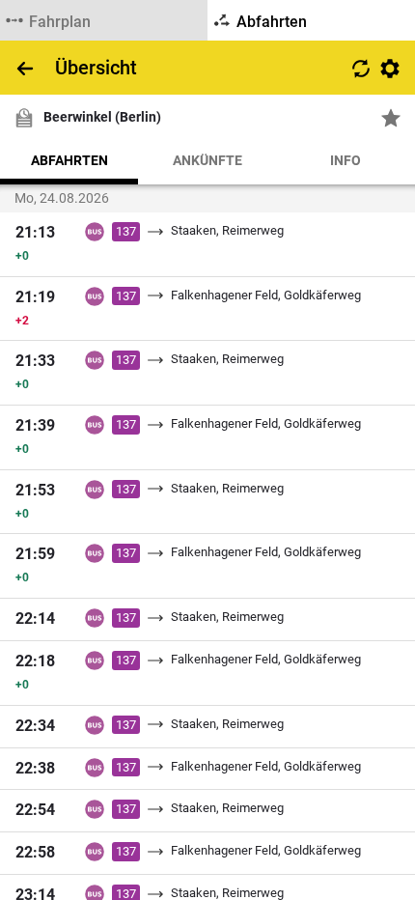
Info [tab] (345, 160)
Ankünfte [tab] (207, 160)
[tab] (104, 20)
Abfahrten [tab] (69, 160)
